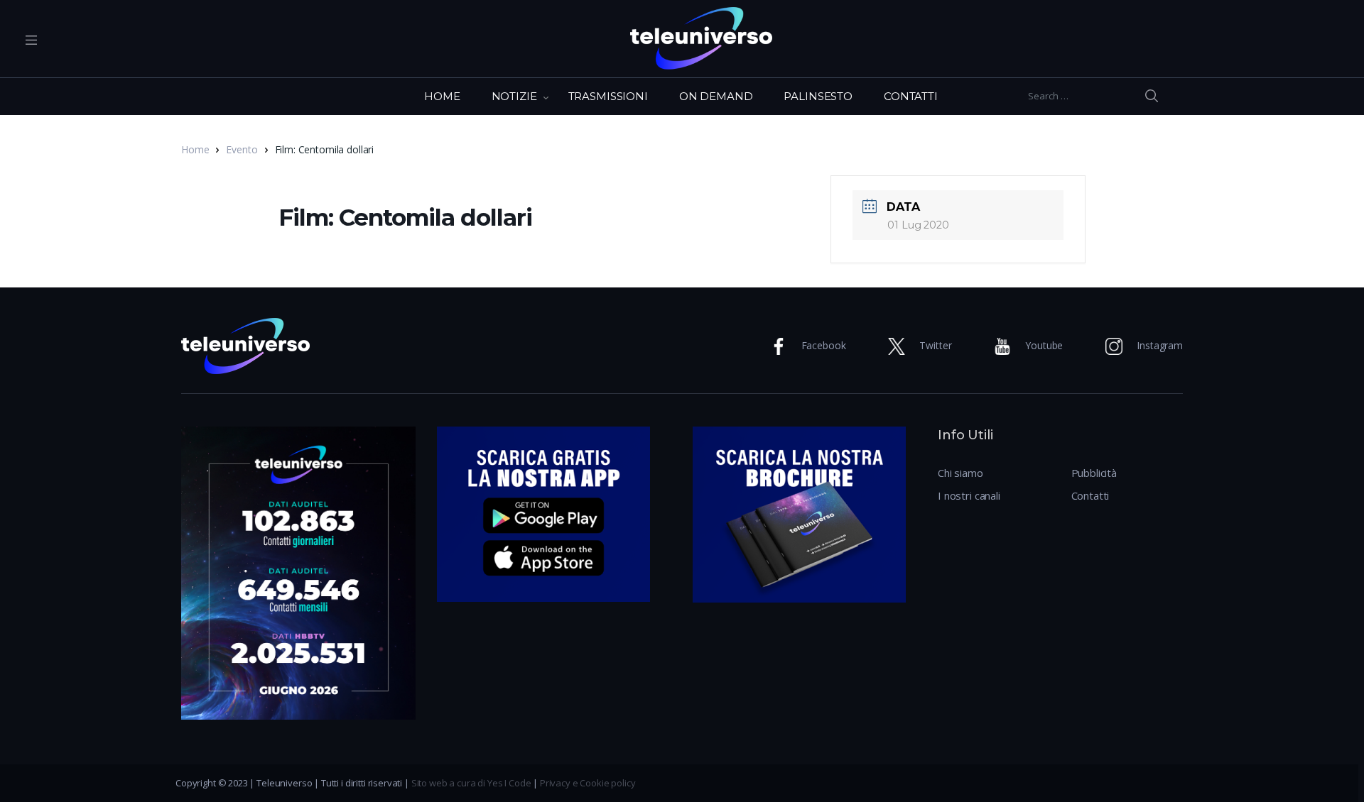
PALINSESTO (818, 96)
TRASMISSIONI (608, 96)
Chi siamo (960, 473)
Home (195, 149)
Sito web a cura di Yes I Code (471, 782)
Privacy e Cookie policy (588, 782)
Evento (241, 149)
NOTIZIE (514, 96)
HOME (442, 96)
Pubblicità (1094, 473)
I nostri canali (969, 495)
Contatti (1090, 495)
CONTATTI (911, 96)
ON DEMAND (716, 96)
